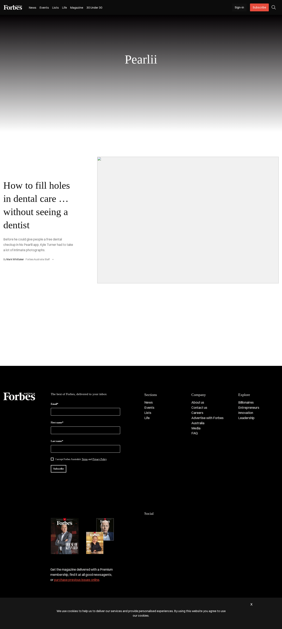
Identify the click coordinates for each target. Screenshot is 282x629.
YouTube (179, 522)
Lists (55, 7)
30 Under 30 (94, 7)
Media (195, 428)
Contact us (199, 407)
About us (197, 402)
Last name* (57, 441)
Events (44, 7)
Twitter (171, 522)
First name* (57, 422)
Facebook (146, 522)
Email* (54, 404)
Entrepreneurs (248, 407)
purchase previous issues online (76, 580)
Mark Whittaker (15, 259)
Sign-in (239, 7)
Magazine (76, 7)
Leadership (246, 418)
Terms (85, 459)
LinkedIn (155, 522)
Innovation (245, 413)
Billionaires (246, 402)
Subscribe (259, 7)
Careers (197, 413)
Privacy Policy (99, 459)
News (32, 7)
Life (64, 7)
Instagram (163, 522)
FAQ (194, 433)
